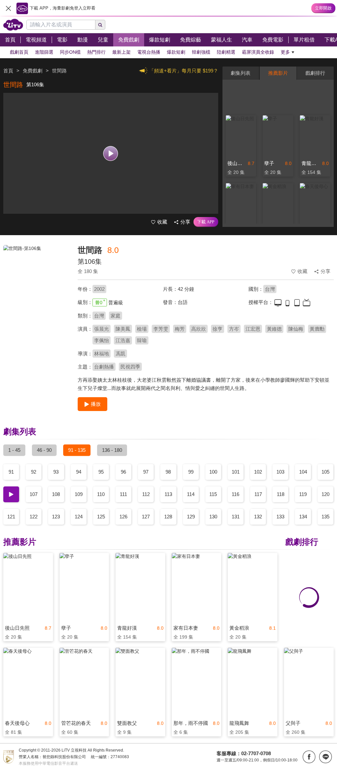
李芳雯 (160, 329)
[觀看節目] (110, 153)
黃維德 (274, 329)
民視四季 (130, 367)
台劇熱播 (104, 367)
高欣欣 (198, 329)
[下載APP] (206, 222)
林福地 (101, 353)
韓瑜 (142, 340)
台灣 (270, 289)
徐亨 (217, 329)
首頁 (8, 70)
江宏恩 (253, 329)
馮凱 (120, 353)
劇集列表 (240, 73)
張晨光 (101, 329)
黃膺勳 (317, 329)
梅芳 (180, 329)
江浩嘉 (123, 340)
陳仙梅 (295, 329)
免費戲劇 (32, 70)
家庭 (115, 315)
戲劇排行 (315, 73)
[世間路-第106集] (36, 292)
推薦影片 (278, 73)
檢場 (142, 329)
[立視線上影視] (13, 25)
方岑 (234, 329)
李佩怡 (101, 340)
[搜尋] (100, 25)
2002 (99, 289)
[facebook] (309, 756)
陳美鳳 (123, 329)
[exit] (8, 8)
